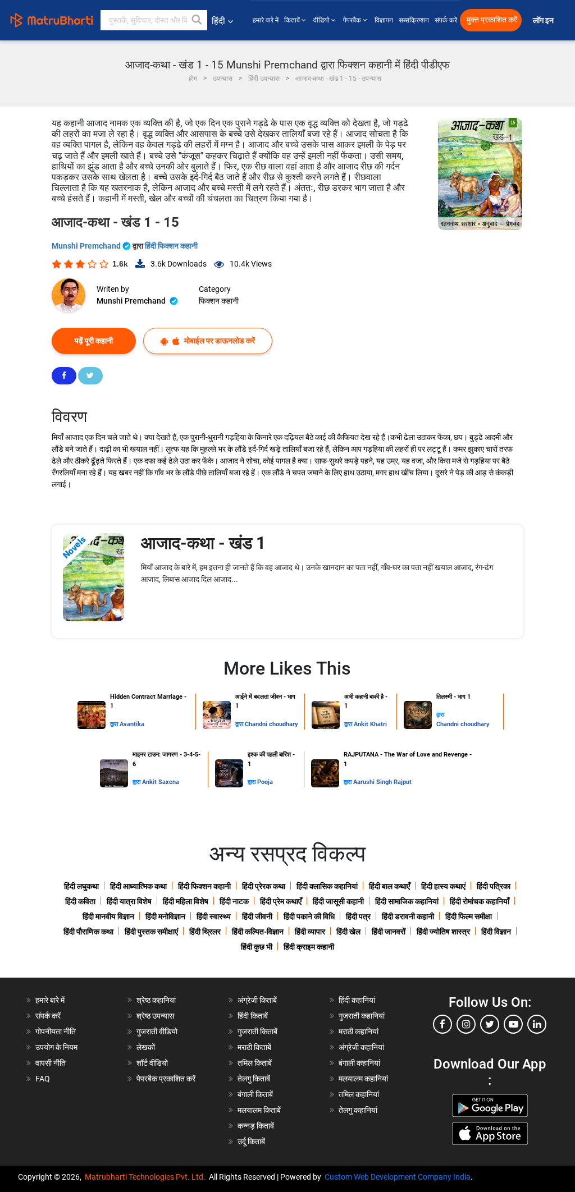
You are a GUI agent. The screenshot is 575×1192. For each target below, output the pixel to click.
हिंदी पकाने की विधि (309, 916)
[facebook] (442, 1024)
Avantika (132, 724)
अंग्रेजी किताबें (257, 1000)
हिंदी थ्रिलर (205, 931)
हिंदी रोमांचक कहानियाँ (479, 901)
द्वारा (115, 724)
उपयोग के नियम (56, 1047)
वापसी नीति (50, 1062)
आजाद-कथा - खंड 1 (203, 543)
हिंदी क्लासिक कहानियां (327, 886)
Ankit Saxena (160, 782)
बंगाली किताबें (255, 1094)
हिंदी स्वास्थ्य (214, 916)
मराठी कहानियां (358, 1031)
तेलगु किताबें (254, 1078)
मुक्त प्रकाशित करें (492, 20)
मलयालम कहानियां (363, 1078)
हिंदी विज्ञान (496, 931)
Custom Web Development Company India (398, 1176)
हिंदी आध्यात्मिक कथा (138, 886)
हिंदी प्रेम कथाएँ (281, 901)
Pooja (265, 782)
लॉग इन (544, 20)
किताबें (293, 20)
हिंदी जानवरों (388, 931)
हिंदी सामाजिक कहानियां (407, 901)
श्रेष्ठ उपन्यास (155, 1015)
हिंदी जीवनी (257, 916)
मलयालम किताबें (259, 1110)
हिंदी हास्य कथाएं (443, 886)
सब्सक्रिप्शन (414, 20)
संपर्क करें (446, 20)
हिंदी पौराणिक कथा (88, 931)
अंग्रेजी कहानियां (361, 1047)
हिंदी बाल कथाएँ (389, 886)
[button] (197, 20)
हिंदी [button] (218, 21)
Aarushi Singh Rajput (382, 782)
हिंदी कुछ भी (256, 946)
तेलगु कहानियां (358, 1110)
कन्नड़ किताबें (256, 1125)
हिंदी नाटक (234, 901)
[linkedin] (536, 1024)
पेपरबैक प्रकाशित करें (165, 1078)
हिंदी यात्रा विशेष (129, 901)
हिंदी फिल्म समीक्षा (468, 916)
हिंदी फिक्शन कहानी (171, 245)
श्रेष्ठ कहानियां (156, 1000)
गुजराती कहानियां (362, 1015)
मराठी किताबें (254, 1047)
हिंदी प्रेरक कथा (263, 886)
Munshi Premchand (87, 245)
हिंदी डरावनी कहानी (408, 916)
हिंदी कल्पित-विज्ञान (258, 931)
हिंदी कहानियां (357, 1000)
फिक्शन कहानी (219, 300)
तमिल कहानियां (359, 1094)
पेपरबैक (353, 20)
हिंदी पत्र (358, 916)
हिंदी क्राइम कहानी (309, 946)
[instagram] (466, 1024)
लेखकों (145, 1047)
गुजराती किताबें (257, 1031)
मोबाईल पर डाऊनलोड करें (218, 340)
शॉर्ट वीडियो (152, 1062)
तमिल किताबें (255, 1062)
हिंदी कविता (80, 901)
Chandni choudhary (271, 724)
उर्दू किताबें (251, 1141)
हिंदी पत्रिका (493, 886)
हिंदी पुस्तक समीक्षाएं (151, 931)
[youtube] (513, 1024)
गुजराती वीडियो (156, 1031)
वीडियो (322, 20)
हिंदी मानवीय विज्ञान (108, 916)
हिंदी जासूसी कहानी (338, 901)
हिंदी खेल (348, 931)
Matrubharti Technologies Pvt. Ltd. (147, 1176)
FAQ (42, 1078)
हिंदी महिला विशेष (185, 901)
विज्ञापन (384, 20)
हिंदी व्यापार (310, 931)
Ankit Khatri (370, 724)
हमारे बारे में (266, 20)
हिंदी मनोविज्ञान (165, 916)
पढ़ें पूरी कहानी (94, 340)
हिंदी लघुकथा (81, 886)
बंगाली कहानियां (359, 1062)
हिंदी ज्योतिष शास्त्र (443, 931)
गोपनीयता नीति (55, 1031)
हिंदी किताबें (253, 1015)
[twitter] (489, 1024)
